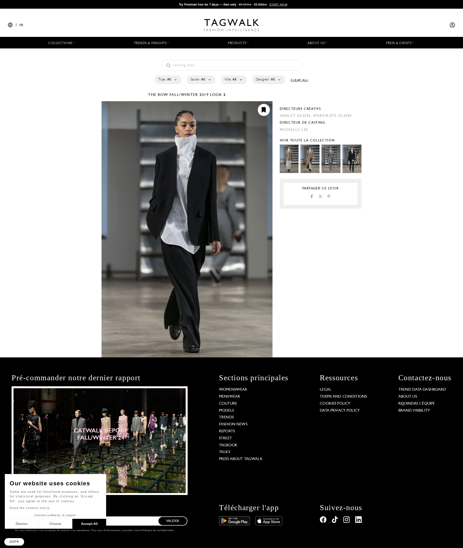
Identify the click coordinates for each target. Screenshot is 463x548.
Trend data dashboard (422, 390)
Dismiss (21, 524)
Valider (172, 521)
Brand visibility (414, 411)
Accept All (89, 524)
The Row (159, 95)
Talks (224, 452)
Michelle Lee (294, 130)
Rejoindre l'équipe (416, 404)
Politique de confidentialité (158, 530)
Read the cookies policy (30, 508)
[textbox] (167, 79)
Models (226, 411)
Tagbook (228, 445)
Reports (227, 431)
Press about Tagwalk (241, 459)
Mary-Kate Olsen (332, 116)
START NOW (278, 4)
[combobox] (167, 79)
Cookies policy (335, 404)
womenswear (233, 390)
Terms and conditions (343, 397)
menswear (229, 397)
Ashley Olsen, (296, 116)
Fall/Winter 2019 (189, 95)
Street (225, 438)
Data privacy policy (340, 411)
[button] (14, 542)
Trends (226, 417)
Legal (325, 390)
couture (228, 404)
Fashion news (233, 424)
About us (407, 397)
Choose (55, 524)
